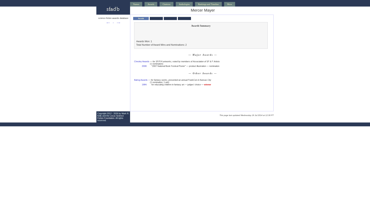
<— (108, 23)
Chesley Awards (141, 61)
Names (136, 4)
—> (118, 23)
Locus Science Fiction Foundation (110, 117)
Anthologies (184, 4)
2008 (144, 66)
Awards (151, 4)
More (229, 4)
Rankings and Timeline (208, 4)
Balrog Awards (141, 80)
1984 (144, 84)
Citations (166, 4)
